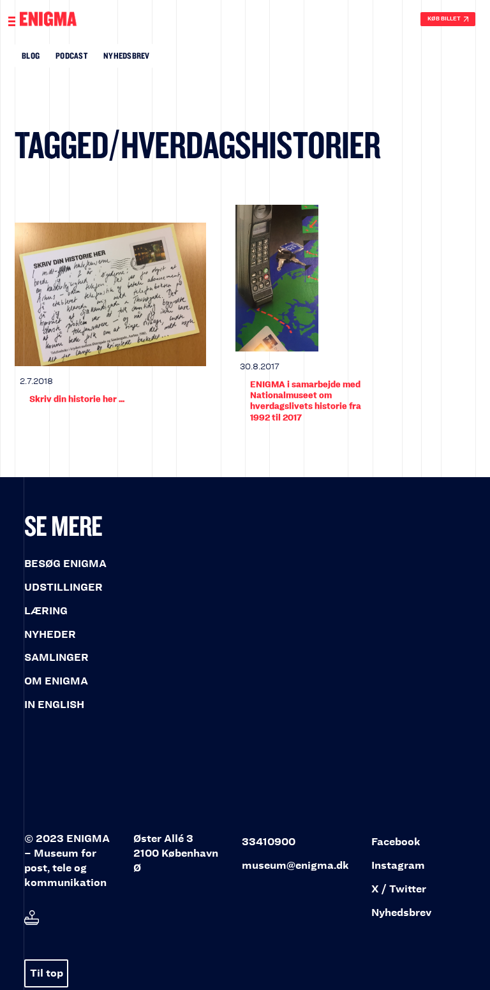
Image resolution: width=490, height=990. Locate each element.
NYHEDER (50, 634)
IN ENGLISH (54, 704)
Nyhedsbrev (126, 55)
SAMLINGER (56, 657)
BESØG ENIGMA (65, 563)
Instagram (398, 865)
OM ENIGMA (56, 681)
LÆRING (46, 610)
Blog (31, 55)
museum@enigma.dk (295, 865)
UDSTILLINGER (63, 587)
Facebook (395, 841)
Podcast (71, 55)
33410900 (268, 841)
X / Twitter (398, 889)
